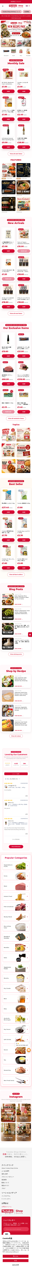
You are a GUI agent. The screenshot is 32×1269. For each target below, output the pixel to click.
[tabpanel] (16, 29)
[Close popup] (29, 1043)
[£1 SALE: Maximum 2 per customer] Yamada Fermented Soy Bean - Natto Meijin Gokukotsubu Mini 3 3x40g (8, 83)
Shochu (6, 978)
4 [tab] (16, 35)
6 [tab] (20, 35)
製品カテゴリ (5, 1185)
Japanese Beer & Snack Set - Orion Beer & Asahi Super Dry (23, 270)
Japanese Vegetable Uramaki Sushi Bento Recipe (21, 709)
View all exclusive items (16, 418)
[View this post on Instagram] (8, 1113)
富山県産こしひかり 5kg (8, 503)
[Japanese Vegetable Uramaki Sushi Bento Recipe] (8, 711)
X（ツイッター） (6, 1199)
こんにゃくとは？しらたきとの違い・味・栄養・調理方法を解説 (22, 642)
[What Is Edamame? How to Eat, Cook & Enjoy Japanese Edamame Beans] (8, 614)
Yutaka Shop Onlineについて (11, 11)
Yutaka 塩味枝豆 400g (23, 503)
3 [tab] (15, 35)
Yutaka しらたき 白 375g (22, 83)
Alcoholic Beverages (7, 1019)
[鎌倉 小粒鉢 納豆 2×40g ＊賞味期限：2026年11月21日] (23, 395)
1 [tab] (11, 35)
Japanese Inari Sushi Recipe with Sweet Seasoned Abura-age (21, 723)
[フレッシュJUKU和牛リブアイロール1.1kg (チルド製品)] (23, 367)
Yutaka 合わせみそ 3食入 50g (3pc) (8, 270)
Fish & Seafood (8, 906)
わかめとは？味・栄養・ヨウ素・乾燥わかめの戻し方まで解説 (22, 627)
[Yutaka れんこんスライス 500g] (23, 523)
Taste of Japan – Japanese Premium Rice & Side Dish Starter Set (23, 242)
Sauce (6, 1050)
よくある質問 (5, 1171)
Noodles (6, 947)
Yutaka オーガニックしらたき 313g (8, 559)
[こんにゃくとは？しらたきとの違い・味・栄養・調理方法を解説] (8, 644)
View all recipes (16, 736)
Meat (5, 886)
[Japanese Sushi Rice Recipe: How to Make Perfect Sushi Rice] (8, 696)
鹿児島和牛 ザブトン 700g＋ (7, 375)
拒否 (15, 1260)
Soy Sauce (7, 1029)
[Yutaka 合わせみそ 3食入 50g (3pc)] (8, 262)
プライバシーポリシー (12, 1252)
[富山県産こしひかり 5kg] (8, 495)
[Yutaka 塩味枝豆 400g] (23, 495)
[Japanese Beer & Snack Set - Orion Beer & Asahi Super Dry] (23, 262)
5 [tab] (18, 35)
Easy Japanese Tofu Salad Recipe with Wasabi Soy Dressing (21, 679)
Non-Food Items (9, 1080)
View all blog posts (16, 654)
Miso (5, 1009)
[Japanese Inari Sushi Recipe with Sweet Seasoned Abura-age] (8, 725)
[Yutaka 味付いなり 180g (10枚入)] (23, 551)
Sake (5, 957)
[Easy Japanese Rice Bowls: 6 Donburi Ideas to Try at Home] (8, 599)
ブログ (3, 1188)
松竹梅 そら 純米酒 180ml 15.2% (22, 111)
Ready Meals (8, 917)
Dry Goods (7, 988)
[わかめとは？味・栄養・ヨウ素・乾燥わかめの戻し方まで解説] (8, 629)
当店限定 (26, 11)
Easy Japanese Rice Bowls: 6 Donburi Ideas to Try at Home (22, 597)
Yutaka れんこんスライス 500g (23, 531)
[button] (16, 866)
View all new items (16, 313)
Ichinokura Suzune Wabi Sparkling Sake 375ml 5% (8, 139)
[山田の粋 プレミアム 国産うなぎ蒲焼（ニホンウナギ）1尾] (23, 339)
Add (8, 91)
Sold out (24, 251)
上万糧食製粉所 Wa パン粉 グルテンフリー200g (8, 242)
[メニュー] (3, 6)
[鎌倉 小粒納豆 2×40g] (8, 395)
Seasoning (7, 1070)
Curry (5, 876)
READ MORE (18, 604)
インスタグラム (6, 1196)
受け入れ (15, 1256)
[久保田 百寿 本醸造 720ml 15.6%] (23, 130)
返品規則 (4, 1179)
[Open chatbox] (29, 1050)
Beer (5, 998)
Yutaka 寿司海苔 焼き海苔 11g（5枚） (8, 531)
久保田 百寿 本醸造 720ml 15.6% (22, 139)
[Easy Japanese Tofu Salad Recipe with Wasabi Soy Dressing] (8, 681)
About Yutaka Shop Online (10, 1168)
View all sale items (16, 153)
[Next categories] (31, 51)
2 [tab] (13, 35)
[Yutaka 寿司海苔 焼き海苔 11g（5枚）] (8, 523)
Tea (5, 1060)
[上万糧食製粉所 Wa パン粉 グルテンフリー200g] (8, 234)
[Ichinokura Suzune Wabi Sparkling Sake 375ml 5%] (8, 130)
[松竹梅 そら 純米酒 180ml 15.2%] (23, 102)
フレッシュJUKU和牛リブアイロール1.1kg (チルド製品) (23, 375)
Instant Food (8, 896)
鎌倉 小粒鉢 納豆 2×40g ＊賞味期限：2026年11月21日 (23, 403)
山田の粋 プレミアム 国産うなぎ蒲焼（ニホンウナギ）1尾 (23, 347)
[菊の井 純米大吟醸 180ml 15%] (8, 339)
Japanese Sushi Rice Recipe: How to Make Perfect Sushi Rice (21, 694)
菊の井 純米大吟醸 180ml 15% (6, 347)
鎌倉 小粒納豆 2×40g (7, 403)
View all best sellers (16, 574)
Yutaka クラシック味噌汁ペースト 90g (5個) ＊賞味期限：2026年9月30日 (8, 111)
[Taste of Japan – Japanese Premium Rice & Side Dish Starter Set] (23, 234)
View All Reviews (16, 846)
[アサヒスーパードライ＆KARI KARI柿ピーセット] (23, 290)
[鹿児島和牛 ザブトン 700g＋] (8, 367)
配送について (5, 1182)
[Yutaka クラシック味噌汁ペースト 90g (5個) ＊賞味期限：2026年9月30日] (8, 102)
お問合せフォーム (6, 1206)
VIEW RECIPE (18, 686)
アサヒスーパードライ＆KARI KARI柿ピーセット (23, 298)
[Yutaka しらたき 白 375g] (23, 74)
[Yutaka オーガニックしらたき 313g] (8, 551)
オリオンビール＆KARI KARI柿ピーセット (8, 298)
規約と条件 (5, 1174)
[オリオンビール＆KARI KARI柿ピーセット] (8, 290)
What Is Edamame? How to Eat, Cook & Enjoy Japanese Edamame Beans (22, 612)
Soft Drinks (7, 1039)
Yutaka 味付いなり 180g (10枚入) (22, 559)
